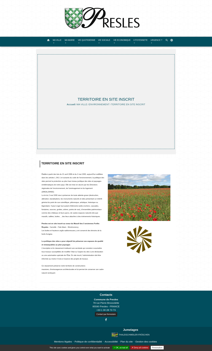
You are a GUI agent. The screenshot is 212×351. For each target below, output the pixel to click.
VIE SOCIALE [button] (104, 40)
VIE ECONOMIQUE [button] (122, 40)
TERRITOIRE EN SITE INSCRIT (128, 104)
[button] (48, 40)
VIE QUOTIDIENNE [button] (86, 40)
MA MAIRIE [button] (70, 40)
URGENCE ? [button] (156, 40)
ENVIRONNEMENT (99, 104)
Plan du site (126, 341)
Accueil (71, 104)
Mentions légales (63, 341)
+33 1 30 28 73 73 (106, 310)
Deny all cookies (140, 348)
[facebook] (106, 319)
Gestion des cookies (146, 341)
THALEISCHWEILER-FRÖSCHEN (134, 335)
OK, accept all (121, 348)
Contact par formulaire (106, 314)
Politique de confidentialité (88, 341)
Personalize (157, 348)
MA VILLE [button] (57, 40)
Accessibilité (111, 341)
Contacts (106, 294)
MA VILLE (82, 104)
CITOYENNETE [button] (140, 40)
